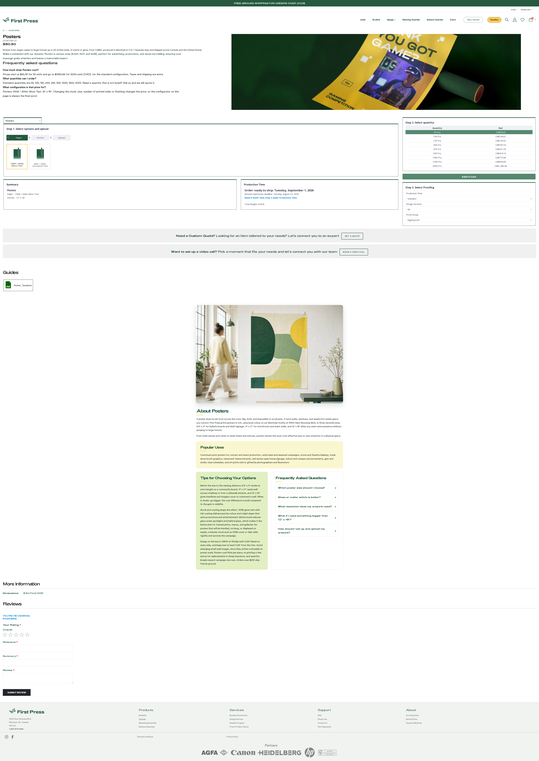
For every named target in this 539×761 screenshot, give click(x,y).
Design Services (236, 719)
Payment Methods (414, 723)
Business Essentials (147, 727)
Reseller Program (237, 723)
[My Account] (514, 20)
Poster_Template (23, 285)
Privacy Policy (232, 737)
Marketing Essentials (147, 723)
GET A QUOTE (352, 236)
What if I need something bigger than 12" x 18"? (303, 517)
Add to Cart (469, 176)
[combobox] (23, 120)
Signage (142, 719)
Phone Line (322, 719)
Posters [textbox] (10, 120)
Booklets (142, 715)
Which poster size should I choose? (301, 487)
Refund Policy (411, 719)
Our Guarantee (412, 715)
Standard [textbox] (411, 198)
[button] (518, 107)
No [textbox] (408, 209)
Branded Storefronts (238, 715)
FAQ (319, 715)
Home (4, 30)
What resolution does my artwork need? (305, 506)
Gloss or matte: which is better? (299, 497)
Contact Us (322, 723)
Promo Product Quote (239, 727)
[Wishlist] (522, 20)
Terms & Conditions (145, 737)
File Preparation (324, 727)
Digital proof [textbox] (413, 220)
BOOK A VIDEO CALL (354, 252)
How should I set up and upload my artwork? (301, 530)
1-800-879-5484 (16, 729)
